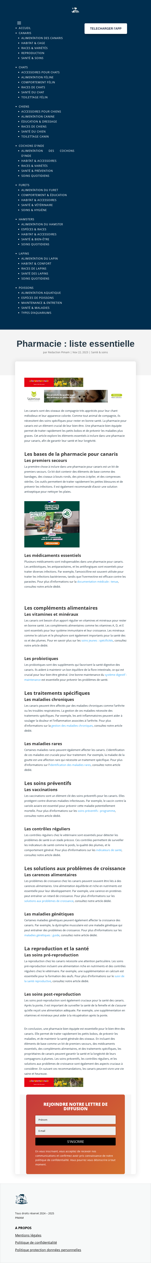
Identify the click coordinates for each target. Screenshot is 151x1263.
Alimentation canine (38, 116)
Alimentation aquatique (41, 293)
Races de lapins (33, 268)
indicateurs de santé (109, 850)
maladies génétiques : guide (41, 935)
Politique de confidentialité (36, 1242)
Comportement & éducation (44, 195)
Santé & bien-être (35, 239)
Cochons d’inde (31, 146)
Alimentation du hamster (42, 224)
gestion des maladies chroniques (72, 725)
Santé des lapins (34, 273)
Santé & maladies (35, 308)
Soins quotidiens (35, 176)
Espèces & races (33, 229)
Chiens (24, 106)
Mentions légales (28, 1235)
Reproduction (32, 53)
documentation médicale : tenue (97, 581)
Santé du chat (32, 92)
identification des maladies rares (70, 765)
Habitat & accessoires (39, 161)
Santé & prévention (37, 171)
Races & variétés (34, 48)
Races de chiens (34, 126)
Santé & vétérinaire (37, 205)
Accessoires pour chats (40, 72)
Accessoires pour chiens (41, 111)
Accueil (25, 28)
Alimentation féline (37, 77)
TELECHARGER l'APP (106, 28)
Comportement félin (38, 82)
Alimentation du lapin (39, 258)
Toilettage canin (35, 136)
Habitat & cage (33, 43)
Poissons (26, 288)
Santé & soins (32, 58)
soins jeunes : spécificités (97, 640)
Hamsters (26, 219)
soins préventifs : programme (96, 811)
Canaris (25, 33)
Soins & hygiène (34, 210)
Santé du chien (33, 131)
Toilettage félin (34, 97)
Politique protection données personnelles (48, 1250)
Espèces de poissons (37, 298)
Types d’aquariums (36, 313)
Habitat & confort (36, 263)
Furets (24, 185)
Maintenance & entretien (41, 303)
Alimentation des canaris (42, 38)
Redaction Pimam (59, 352)
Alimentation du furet (39, 190)
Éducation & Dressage (39, 121)
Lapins (24, 253)
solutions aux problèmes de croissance (48, 901)
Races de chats (33, 87)
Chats (23, 67)
